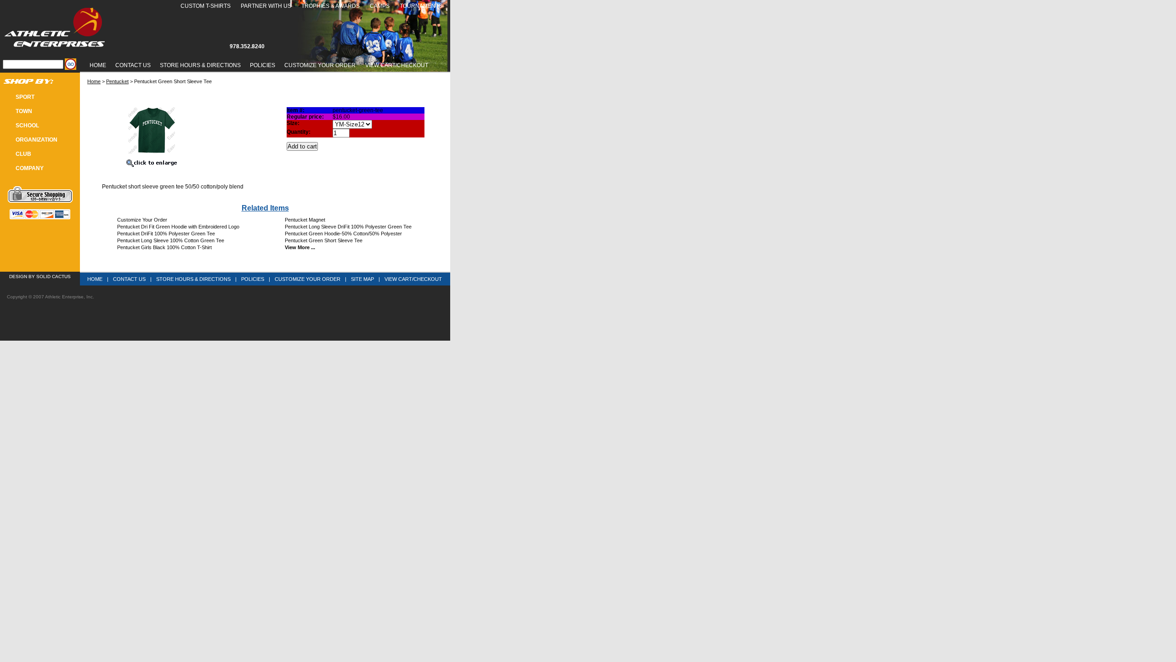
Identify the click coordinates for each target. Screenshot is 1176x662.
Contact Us (133, 65)
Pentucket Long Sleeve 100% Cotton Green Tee (170, 240)
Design (18, 276)
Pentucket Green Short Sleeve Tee (323, 240)
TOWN (24, 111)
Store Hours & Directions (200, 65)
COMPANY (30, 168)
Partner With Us (266, 6)
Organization (36, 140)
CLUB (23, 154)
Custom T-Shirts (206, 6)
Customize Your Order (320, 65)
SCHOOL (27, 125)
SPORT (25, 97)
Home (98, 65)
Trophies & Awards (330, 6)
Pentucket (117, 81)
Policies (262, 65)
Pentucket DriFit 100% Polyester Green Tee (166, 233)
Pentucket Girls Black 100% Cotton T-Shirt (164, 247)
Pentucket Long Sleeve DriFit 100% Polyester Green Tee (348, 226)
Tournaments (421, 6)
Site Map (362, 279)
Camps (380, 6)
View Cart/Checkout (413, 279)
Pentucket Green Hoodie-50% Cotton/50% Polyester (343, 233)
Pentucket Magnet (305, 220)
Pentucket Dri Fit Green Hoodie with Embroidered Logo (178, 226)
